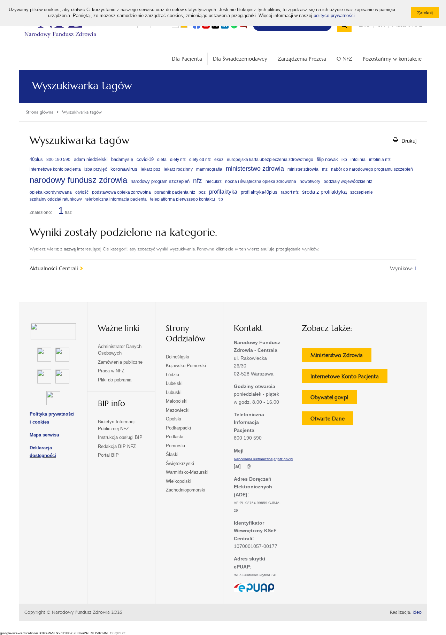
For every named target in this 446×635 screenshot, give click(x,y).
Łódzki (172, 374)
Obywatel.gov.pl (333, 399)
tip (220, 199)
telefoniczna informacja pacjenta (116, 199)
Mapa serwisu (44, 434)
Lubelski (174, 383)
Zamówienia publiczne (120, 362)
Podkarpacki (178, 428)
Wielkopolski (178, 481)
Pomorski (175, 445)
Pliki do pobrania (114, 379)
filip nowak (327, 159)
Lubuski (174, 392)
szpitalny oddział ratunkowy (56, 199)
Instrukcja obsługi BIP (120, 437)
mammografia (209, 169)
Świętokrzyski (180, 463)
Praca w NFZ (111, 370)
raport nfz (290, 192)
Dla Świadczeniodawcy (240, 58)
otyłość (82, 192)
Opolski (173, 418)
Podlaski (174, 436)
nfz (197, 180)
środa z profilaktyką (324, 192)
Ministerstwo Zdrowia (340, 356)
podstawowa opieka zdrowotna (121, 192)
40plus (36, 159)
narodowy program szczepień (160, 181)
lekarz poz (150, 169)
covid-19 (145, 159)
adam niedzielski (91, 159)
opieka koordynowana (51, 192)
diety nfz (178, 159)
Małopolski (176, 401)
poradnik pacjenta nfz (174, 192)
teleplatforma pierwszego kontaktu (182, 199)
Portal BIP (108, 455)
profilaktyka (223, 191)
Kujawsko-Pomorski (186, 365)
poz (202, 192)
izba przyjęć (95, 169)
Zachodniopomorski (185, 490)
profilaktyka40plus (259, 192)
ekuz (218, 159)
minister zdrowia (302, 169)
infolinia (358, 159)
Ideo (417, 612)
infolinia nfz (380, 159)
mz (325, 169)
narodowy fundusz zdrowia (78, 180)
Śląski (172, 454)
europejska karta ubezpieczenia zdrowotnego (270, 159)
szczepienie (361, 192)
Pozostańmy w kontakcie (392, 58)
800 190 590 (58, 159)
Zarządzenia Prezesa (302, 58)
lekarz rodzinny (178, 169)
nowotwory (310, 181)
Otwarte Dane (331, 420)
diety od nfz (200, 159)
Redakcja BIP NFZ (117, 446)
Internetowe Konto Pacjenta (348, 378)
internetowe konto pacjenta (55, 169)
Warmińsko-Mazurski (187, 472)
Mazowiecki (178, 410)
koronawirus (123, 169)
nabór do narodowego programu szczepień (372, 169)
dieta (162, 159)
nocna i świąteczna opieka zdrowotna (260, 181)
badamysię (122, 159)
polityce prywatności (334, 15)
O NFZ (344, 58)
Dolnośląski (177, 356)
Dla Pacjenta (187, 58)
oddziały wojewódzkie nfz (348, 181)
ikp (344, 159)
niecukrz (214, 181)
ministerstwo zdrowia (255, 168)
